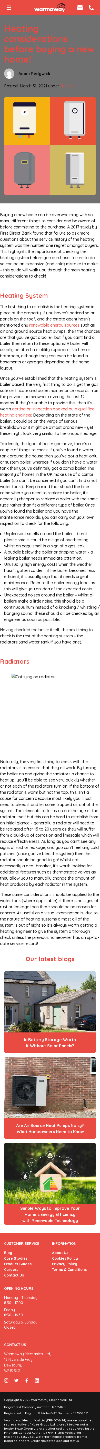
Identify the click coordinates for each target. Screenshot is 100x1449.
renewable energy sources (54, 325)
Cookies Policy (65, 1258)
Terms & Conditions (69, 1269)
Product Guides (18, 1264)
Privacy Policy (64, 1264)
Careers (11, 1269)
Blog (8, 1252)
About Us (60, 1252)
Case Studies (15, 1258)
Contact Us (14, 1275)
